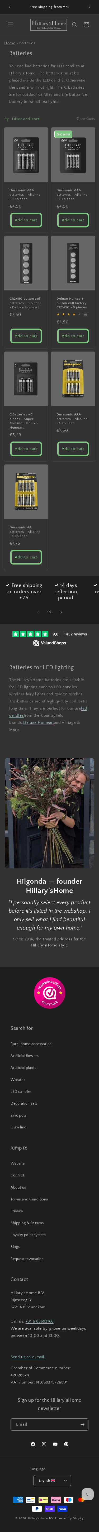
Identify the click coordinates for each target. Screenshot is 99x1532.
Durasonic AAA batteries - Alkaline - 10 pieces (25, 194)
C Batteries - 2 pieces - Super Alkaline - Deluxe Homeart (23, 421)
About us (18, 1187)
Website (18, 1163)
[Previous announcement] (10, 7)
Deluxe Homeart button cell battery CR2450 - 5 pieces (71, 303)
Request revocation (27, 1259)
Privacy (17, 1211)
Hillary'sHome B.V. (41, 1518)
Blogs (15, 1247)
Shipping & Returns (27, 1223)
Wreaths (18, 1080)
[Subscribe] (82, 1424)
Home (9, 43)
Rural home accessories (31, 1044)
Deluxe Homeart (38, 722)
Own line (18, 1127)
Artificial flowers (25, 1056)
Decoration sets (24, 1104)
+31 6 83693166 (39, 1321)
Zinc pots (18, 1115)
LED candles (21, 1092)
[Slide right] (61, 612)
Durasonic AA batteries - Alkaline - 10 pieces (25, 531)
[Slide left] (38, 612)
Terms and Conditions (29, 1199)
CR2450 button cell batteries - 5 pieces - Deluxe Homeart (25, 303)
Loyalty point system (28, 1235)
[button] (10, 25)
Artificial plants (23, 1068)
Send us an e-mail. (28, 1357)
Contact (17, 1175)
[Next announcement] (89, 7)
